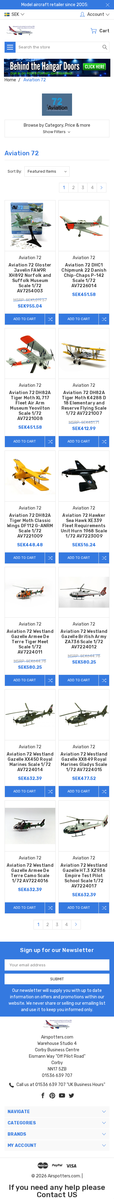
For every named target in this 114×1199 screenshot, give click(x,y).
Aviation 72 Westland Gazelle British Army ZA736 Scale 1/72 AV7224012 (83, 639)
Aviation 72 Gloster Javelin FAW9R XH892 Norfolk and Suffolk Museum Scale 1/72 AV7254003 (30, 278)
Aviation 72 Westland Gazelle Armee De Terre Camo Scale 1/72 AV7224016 (30, 873)
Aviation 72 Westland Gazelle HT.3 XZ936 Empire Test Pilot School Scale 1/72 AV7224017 (83, 876)
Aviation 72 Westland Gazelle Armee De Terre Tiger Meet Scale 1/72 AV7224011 (30, 642)
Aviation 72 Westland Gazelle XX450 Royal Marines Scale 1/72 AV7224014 (30, 762)
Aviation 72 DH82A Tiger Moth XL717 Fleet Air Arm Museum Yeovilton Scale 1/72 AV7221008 (30, 405)
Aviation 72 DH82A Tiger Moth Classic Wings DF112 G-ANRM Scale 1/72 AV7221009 (30, 526)
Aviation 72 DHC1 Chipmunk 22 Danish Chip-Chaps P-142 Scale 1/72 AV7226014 (83, 275)
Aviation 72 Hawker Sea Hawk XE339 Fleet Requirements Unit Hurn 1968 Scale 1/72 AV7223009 (84, 526)
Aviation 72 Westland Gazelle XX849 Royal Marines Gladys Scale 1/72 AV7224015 (83, 762)
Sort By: (15, 171)
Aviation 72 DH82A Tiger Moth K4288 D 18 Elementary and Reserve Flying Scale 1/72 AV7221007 (84, 403)
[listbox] (47, 171)
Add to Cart (24, 319)
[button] (57, 68)
